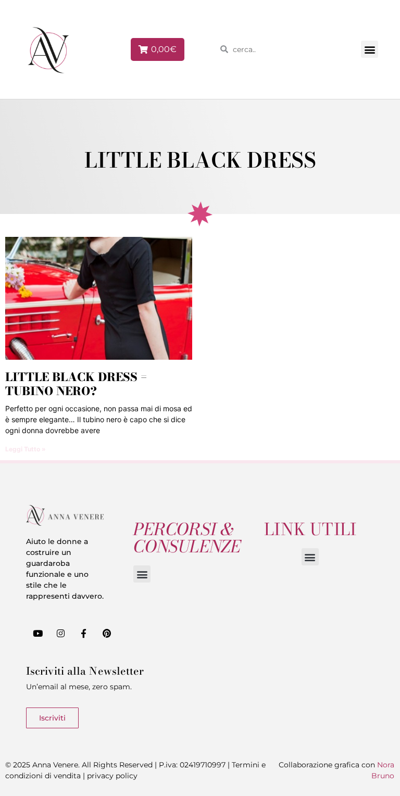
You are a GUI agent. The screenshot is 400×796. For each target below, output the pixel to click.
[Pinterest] (106, 633)
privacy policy (112, 775)
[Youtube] (37, 633)
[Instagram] (60, 633)
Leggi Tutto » (25, 449)
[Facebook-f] (83, 633)
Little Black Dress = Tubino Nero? (76, 383)
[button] (369, 49)
